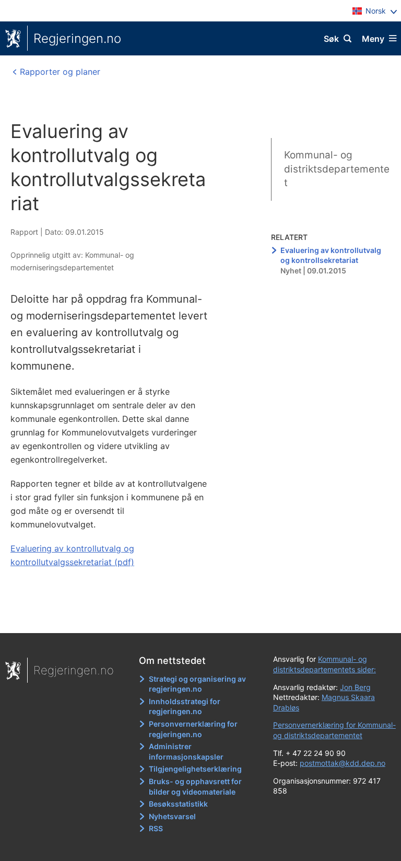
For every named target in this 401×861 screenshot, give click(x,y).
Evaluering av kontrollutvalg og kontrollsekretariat (330, 255)
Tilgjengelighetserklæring (195, 768)
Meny (373, 38)
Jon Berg (355, 687)
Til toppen (195, 618)
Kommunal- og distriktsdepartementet (337, 169)
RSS (156, 828)
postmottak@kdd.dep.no (342, 763)
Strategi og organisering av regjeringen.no (197, 684)
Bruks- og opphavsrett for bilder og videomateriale (195, 786)
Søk (331, 38)
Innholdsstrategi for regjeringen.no (184, 706)
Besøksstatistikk (178, 803)
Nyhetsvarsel (172, 816)
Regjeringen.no (77, 38)
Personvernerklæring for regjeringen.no (193, 729)
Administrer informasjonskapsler (186, 751)
